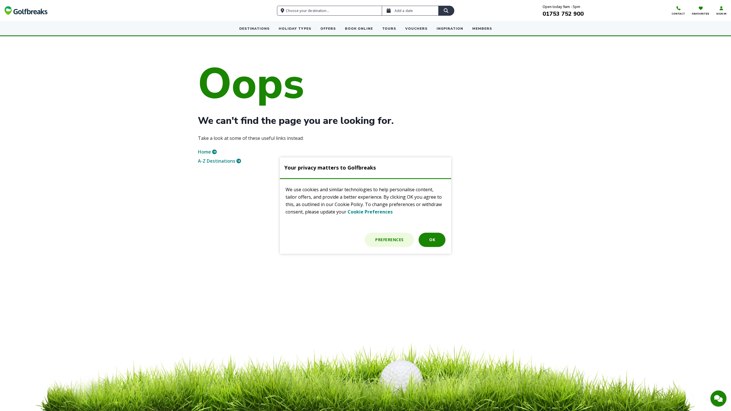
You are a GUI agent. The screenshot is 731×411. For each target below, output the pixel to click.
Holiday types (295, 28)
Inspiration (450, 28)
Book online (359, 28)
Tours (389, 28)
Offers (328, 28)
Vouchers (416, 28)
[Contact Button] (718, 398)
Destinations (254, 28)
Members (482, 28)
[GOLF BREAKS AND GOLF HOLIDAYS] (26, 10)
